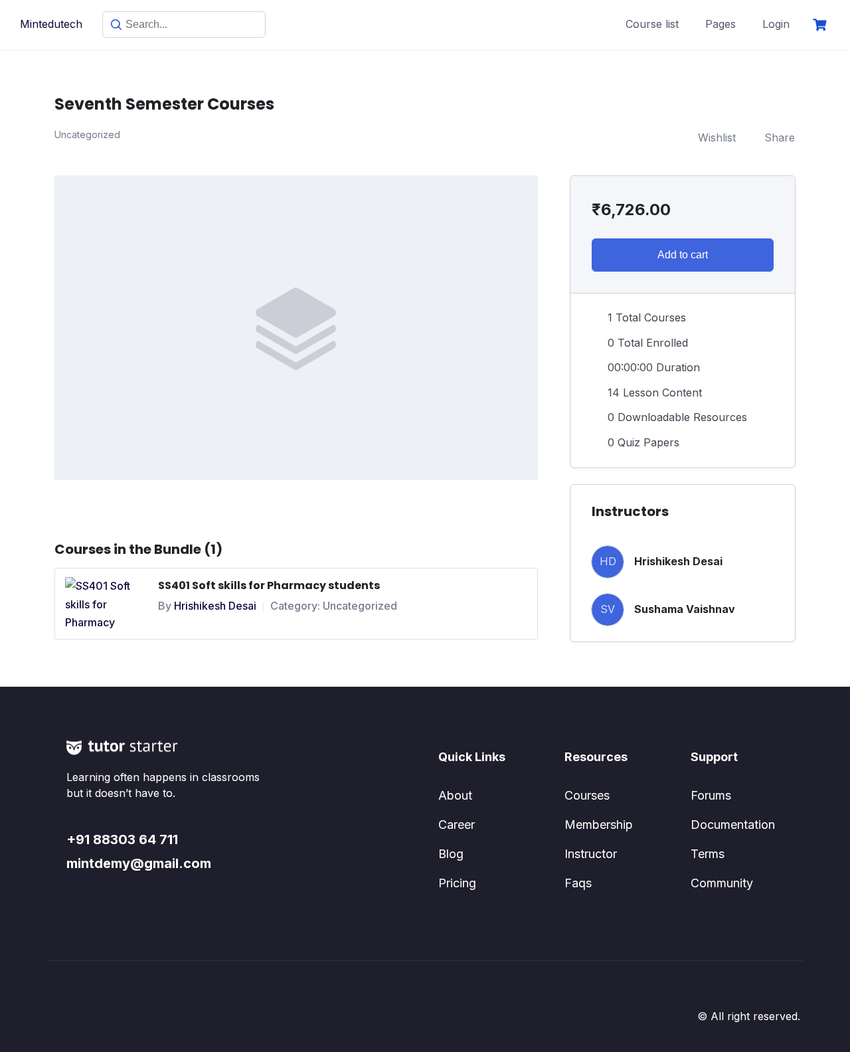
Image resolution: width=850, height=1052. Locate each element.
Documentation (733, 825)
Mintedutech (51, 24)
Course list (652, 24)
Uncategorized (360, 605)
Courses (587, 795)
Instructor (590, 854)
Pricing (457, 883)
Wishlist (717, 137)
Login (776, 24)
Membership (598, 825)
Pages (720, 24)
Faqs (578, 883)
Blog (451, 854)
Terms (707, 854)
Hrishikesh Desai (215, 605)
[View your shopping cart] (821, 25)
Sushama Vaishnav (684, 609)
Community (722, 883)
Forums (711, 795)
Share (779, 137)
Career (456, 825)
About (455, 795)
